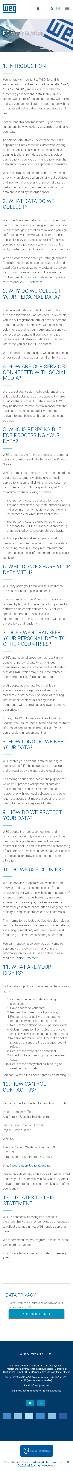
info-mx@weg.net (40, 1385)
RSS (66, 1462)
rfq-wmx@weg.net (51, 1390)
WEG (8, 8)
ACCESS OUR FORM (34, 1314)
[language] (59, 8)
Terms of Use (54, 1462)
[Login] (38, 8)
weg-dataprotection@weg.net (31, 1165)
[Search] (52, 8)
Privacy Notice (11, 1462)
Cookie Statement (30, 282)
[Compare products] (45, 8)
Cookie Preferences (40, 1450)
